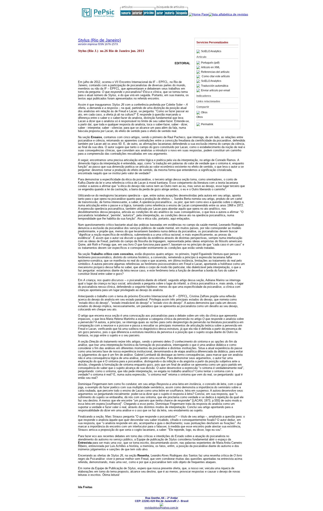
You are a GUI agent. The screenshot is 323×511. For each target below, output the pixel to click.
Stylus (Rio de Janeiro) (99, 40)
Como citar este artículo (216, 76)
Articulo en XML (210, 67)
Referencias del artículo (215, 71)
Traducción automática (214, 85)
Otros (204, 112)
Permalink (207, 124)
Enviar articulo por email (215, 90)
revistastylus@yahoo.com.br (161, 507)
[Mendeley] (198, 112)
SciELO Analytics (211, 51)
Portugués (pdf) (210, 62)
